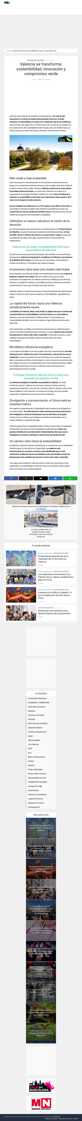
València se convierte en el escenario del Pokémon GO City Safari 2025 (41, 1033)
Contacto (75, 1119)
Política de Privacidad (51, 1119)
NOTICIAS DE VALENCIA (35, 60)
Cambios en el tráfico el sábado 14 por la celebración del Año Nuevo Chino (54, 595)
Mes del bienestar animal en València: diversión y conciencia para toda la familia (41, 1012)
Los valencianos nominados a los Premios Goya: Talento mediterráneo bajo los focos (56, 577)
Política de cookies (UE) (65, 1119)
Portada (8, 51)
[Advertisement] (41, 32)
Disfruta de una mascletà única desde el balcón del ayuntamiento (41, 889)
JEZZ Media (56, 1116)
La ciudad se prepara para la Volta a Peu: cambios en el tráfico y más (41, 971)
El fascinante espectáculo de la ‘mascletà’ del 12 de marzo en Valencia (53, 559)
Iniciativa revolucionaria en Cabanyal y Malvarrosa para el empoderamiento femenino (41, 951)
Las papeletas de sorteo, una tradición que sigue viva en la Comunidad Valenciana (41, 930)
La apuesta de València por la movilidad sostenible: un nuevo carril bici (41, 992)
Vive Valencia (50, 60)
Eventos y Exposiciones (45, 553)
